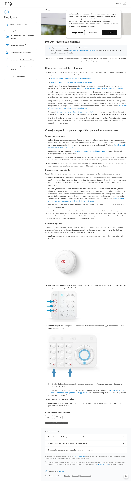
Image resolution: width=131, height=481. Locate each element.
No (60, 417)
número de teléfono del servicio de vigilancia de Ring (75, 112)
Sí (50, 417)
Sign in (118, 4)
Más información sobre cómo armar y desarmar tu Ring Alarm (100, 88)
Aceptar (109, 33)
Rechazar (93, 33)
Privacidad (67, 476)
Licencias (75, 476)
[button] (126, 476)
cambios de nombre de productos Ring (82, 51)
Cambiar (61, 471)
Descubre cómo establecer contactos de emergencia (71, 78)
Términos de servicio (85, 476)
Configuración (77, 33)
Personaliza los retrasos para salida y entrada (88, 151)
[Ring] (8, 4)
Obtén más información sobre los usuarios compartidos (72, 82)
